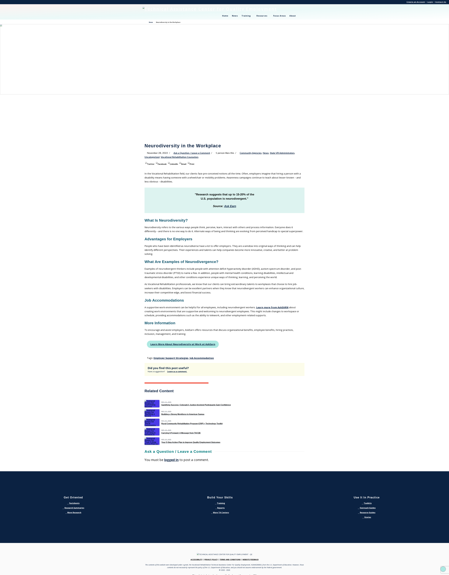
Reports (221, 508)
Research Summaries (74, 508)
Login (430, 2)
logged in (171, 460)
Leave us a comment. (177, 371)
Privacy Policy (211, 559)
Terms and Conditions (230, 559)
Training (221, 503)
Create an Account (416, 2)
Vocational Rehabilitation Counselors (179, 157)
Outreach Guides (368, 508)
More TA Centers (221, 512)
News (266, 153)
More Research (74, 512)
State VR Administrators (282, 153)
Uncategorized (152, 157)
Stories (367, 517)
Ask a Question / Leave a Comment (192, 153)
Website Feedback (251, 559)
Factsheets (74, 503)
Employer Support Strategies (171, 358)
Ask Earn (230, 206)
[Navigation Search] (303, 17)
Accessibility (197, 559)
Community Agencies (251, 153)
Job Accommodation (202, 358)
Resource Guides (367, 512)
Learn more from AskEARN (272, 307)
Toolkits (368, 503)
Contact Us (440, 2)
